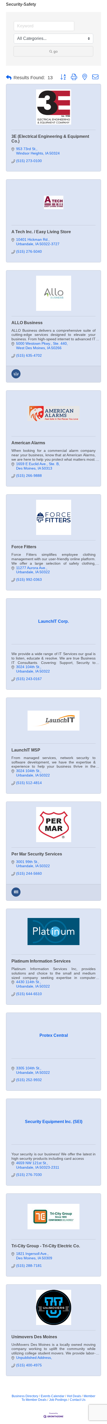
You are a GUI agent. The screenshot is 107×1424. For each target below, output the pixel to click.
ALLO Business (27, 322)
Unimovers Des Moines (34, 1337)
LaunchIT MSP (25, 750)
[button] (8, 77)
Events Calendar (52, 1396)
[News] (16, 895)
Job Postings (58, 1400)
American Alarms (28, 443)
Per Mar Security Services (36, 854)
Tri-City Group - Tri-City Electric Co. (45, 1246)
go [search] (56, 51)
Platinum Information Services (41, 961)
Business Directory (25, 1396)
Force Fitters (23, 547)
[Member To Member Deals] (16, 377)
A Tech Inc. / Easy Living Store (41, 232)
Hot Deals (74, 1396)
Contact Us (77, 1400)
